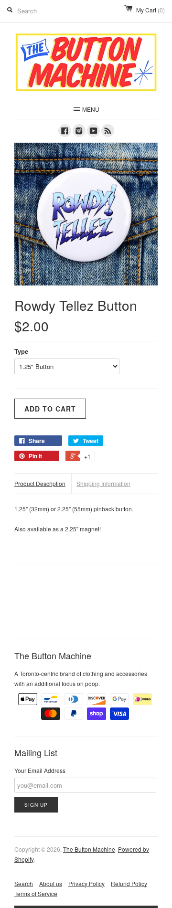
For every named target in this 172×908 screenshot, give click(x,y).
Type (21, 351)
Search (23, 883)
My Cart (150, 10)
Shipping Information (103, 483)
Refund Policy (129, 883)
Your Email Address (39, 770)
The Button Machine (89, 849)
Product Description (39, 483)
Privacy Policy (86, 883)
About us (50, 883)
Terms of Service (35, 893)
